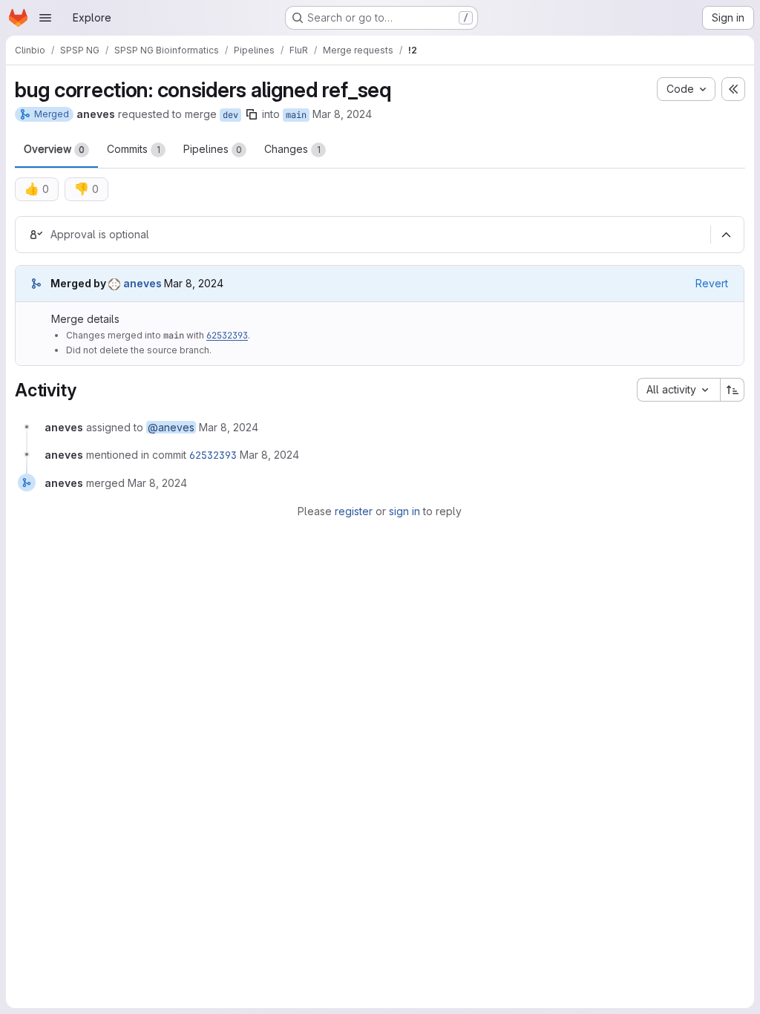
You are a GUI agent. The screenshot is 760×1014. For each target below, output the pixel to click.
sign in (404, 511)
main (296, 115)
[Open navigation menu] (45, 18)
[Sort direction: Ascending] (732, 390)
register (354, 511)
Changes (292, 149)
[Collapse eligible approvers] (726, 235)
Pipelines (212, 149)
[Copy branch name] (252, 114)
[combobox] (678, 390)
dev (230, 115)
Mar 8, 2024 (342, 114)
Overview (54, 149)
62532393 (227, 335)
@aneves (171, 427)
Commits (133, 149)
